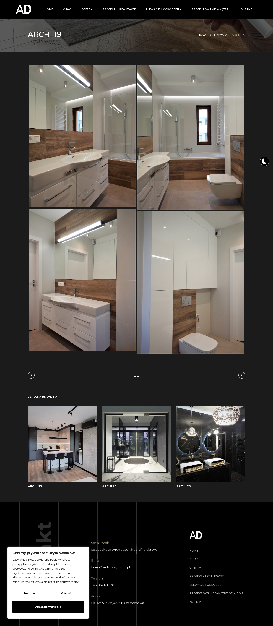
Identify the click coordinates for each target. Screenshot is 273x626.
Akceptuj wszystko (48, 606)
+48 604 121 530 (102, 585)
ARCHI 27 (35, 486)
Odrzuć (66, 593)
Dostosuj (30, 593)
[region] (48, 583)
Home (202, 35)
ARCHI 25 (183, 486)
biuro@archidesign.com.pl (110, 567)
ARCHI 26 (109, 486)
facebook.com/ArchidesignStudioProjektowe (124, 549)
